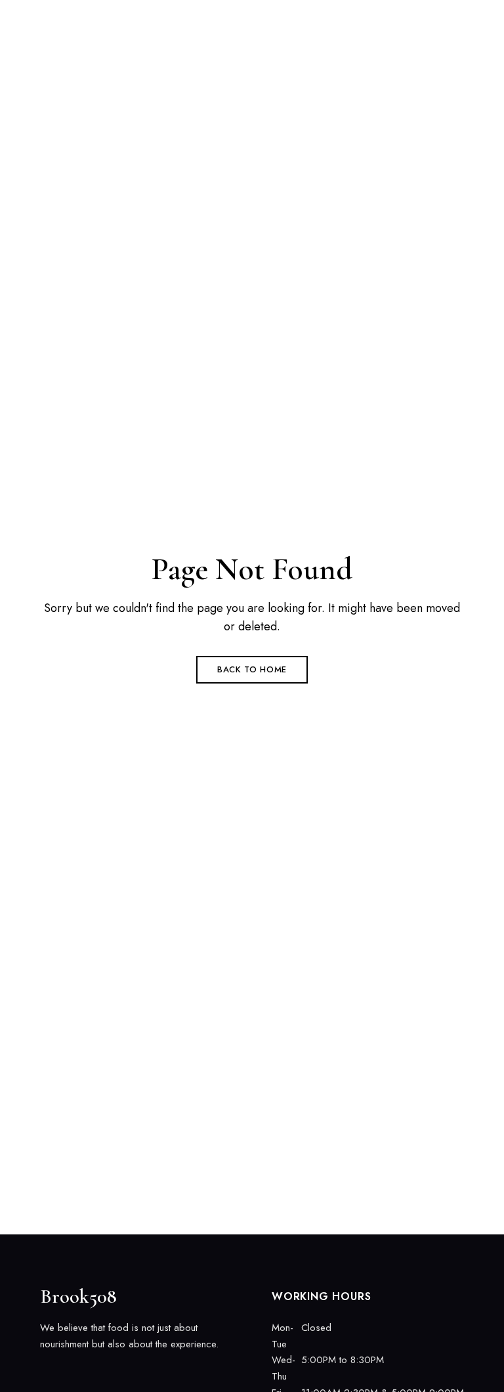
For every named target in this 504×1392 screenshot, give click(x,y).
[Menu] (449, 27)
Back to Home (252, 669)
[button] (369, 27)
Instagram (67, 1372)
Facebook (44, 1372)
